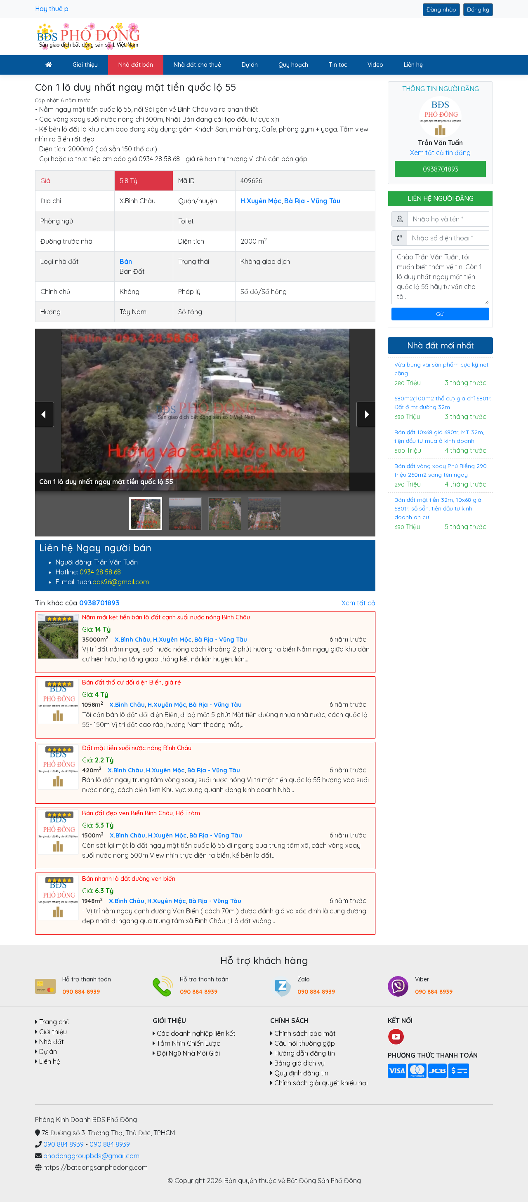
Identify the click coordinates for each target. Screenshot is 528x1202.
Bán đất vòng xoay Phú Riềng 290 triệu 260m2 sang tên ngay (440, 470)
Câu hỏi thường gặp (304, 1043)
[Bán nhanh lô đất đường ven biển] (60, 897)
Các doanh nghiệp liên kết (196, 1033)
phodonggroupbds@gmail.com (91, 1156)
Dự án (250, 64)
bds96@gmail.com (120, 582)
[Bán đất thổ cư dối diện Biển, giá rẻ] (60, 700)
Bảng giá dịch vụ (299, 1063)
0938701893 (440, 169)
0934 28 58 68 (100, 572)
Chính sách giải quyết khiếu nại (321, 1083)
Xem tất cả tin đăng (440, 152)
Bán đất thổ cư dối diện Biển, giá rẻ (131, 682)
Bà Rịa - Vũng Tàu (220, 639)
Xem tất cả (358, 603)
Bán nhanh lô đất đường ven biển (128, 878)
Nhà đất (51, 1041)
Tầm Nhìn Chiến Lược (188, 1043)
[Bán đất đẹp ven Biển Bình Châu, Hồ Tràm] (60, 831)
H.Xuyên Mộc (172, 639)
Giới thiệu (85, 64)
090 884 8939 (81, 991)
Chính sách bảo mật (305, 1033)
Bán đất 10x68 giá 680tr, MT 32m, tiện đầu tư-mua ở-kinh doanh (439, 436)
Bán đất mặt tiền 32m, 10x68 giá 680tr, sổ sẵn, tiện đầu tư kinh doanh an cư (437, 508)
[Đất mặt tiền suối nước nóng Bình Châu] (60, 766)
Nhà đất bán (135, 64)
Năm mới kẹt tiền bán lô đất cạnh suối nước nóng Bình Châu (166, 617)
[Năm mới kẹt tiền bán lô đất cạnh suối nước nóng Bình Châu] (60, 635)
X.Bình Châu (132, 639)
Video (375, 64)
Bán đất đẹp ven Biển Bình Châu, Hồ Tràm (141, 813)
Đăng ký (478, 9)
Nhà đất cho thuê (197, 64)
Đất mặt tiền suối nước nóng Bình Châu (136, 748)
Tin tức (338, 64)
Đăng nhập (441, 9)
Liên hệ (413, 64)
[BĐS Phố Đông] (87, 36)
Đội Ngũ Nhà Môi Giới (188, 1053)
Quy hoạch (293, 64)
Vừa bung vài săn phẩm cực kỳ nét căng (441, 369)
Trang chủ (54, 1022)
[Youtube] (396, 1036)
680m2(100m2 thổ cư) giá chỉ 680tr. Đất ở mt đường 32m (442, 403)
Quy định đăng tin (301, 1073)
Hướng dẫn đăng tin (304, 1053)
